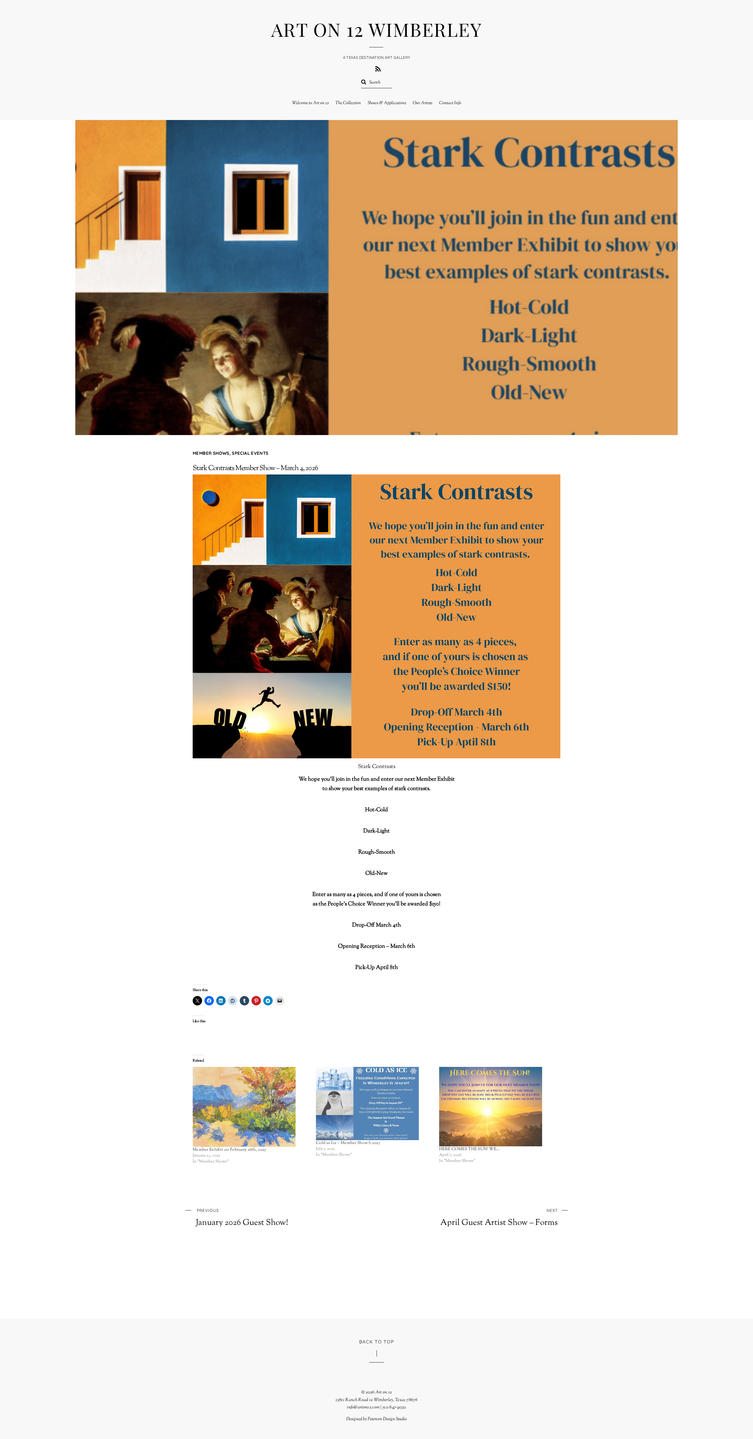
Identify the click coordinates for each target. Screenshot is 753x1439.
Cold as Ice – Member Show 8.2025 (348, 1143)
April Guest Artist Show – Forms (499, 1218)
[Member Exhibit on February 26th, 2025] (251, 1107)
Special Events (250, 453)
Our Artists (422, 103)
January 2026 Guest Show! (242, 1218)
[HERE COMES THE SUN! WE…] (498, 1106)
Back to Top (376, 1342)
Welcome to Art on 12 (310, 103)
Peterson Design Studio (387, 1419)
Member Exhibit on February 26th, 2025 (229, 1150)
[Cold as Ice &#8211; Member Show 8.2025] (374, 1103)
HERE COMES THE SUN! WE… (469, 1149)
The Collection (348, 103)
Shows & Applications (387, 103)
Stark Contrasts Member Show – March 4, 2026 (255, 468)
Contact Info (450, 103)
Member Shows (211, 453)
